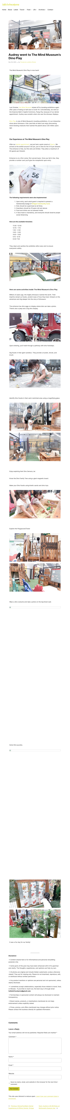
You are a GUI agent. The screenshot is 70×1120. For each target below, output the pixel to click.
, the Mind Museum (25, 107)
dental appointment (22, 144)
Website (11, 1073)
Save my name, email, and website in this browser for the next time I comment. (34, 1083)
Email (11, 1065)
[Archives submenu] (45, 9)
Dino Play (12, 121)
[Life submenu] (36, 9)
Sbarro (52, 144)
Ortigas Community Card (41, 204)
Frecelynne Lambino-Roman (28, 62)
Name (11, 1057)
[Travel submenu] (24, 9)
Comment (12, 1037)
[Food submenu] (31, 9)
